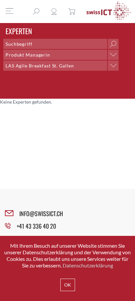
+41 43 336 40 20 (36, 226)
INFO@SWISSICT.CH (41, 213)
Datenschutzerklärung (88, 265)
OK (67, 285)
